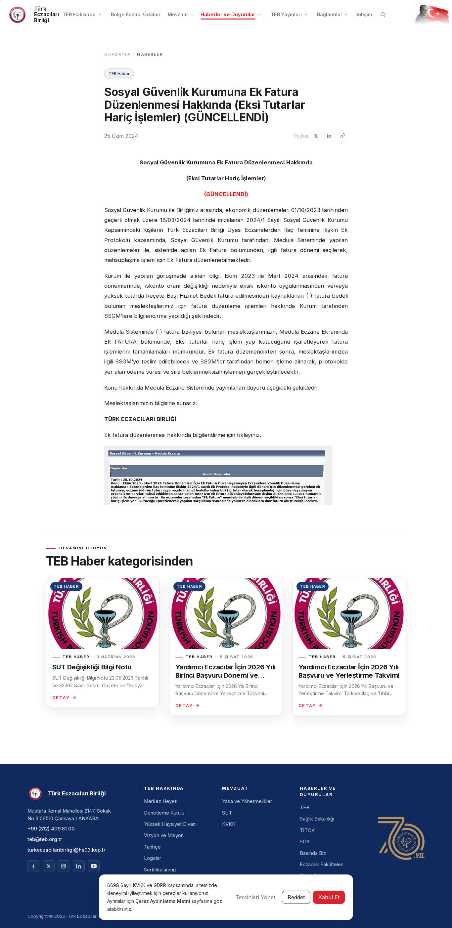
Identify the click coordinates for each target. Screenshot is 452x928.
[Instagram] (63, 866)
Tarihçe (152, 847)
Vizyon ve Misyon (164, 835)
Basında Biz (313, 853)
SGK (305, 842)
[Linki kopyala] (342, 136)
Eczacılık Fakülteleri (321, 864)
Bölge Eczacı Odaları (135, 15)
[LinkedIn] (79, 866)
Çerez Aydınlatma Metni (163, 901)
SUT (227, 813)
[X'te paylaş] (316, 136)
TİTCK (307, 830)
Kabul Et (328, 897)
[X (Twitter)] (49, 866)
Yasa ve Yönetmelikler (247, 801)
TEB (304, 808)
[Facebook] (33, 866)
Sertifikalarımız (160, 870)
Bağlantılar (329, 15)
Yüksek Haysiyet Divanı (170, 824)
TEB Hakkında (79, 15)
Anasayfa (117, 54)
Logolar (152, 858)
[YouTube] (94, 866)
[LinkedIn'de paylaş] (329, 136)
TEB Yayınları (286, 15)
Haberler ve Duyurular (228, 15)
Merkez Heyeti (160, 801)
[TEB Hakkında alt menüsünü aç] (100, 14)
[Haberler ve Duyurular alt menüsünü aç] (259, 14)
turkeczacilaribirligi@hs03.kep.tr (66, 850)
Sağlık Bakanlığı (317, 819)
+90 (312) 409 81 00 (51, 829)
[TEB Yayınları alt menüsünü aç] (306, 14)
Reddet (296, 897)
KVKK (228, 824)
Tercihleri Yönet (255, 897)
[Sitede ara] (382, 14)
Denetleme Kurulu (164, 813)
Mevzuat (178, 15)
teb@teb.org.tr (44, 839)
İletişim (363, 15)
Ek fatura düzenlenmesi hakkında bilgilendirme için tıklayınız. (182, 435)
